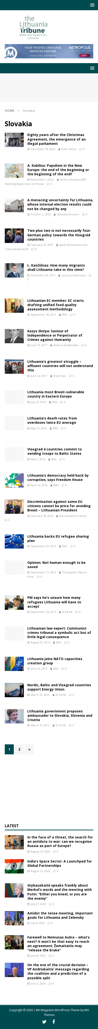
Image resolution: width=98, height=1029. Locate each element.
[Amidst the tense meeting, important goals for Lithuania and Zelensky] (14, 918)
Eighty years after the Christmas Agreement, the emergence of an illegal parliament (56, 139)
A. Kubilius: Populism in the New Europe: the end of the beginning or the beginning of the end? (58, 169)
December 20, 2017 (43, 275)
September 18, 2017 (43, 314)
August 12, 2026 (40, 851)
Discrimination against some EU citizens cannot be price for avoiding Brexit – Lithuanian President (59, 505)
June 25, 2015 (39, 668)
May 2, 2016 (38, 459)
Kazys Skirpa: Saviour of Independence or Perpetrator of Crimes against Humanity (54, 335)
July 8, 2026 (37, 923)
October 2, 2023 (41, 214)
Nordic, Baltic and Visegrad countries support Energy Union (59, 687)
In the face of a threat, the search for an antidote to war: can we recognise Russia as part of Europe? (60, 841)
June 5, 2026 (38, 983)
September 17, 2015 (43, 572)
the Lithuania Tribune (73, 516)
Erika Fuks (59, 376)
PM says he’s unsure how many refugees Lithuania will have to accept (54, 601)
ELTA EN (67, 612)
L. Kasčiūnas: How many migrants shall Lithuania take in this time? (56, 267)
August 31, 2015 (40, 642)
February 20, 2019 (42, 245)
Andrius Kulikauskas (65, 345)
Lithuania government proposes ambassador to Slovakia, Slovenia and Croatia (59, 715)
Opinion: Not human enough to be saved (56, 564)
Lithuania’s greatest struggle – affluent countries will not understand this (60, 365)
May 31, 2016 (39, 428)
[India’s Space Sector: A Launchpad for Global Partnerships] (14, 866)
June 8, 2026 (38, 955)
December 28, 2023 (43, 149)
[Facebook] (53, 1022)
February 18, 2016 (42, 516)
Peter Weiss (68, 149)
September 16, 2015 (43, 612)
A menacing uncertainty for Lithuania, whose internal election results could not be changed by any (60, 204)
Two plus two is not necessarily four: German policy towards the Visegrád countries (59, 234)
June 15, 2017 (39, 345)
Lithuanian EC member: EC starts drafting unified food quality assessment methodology (55, 304)
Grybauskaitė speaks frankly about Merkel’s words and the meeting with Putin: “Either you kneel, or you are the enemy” (59, 892)
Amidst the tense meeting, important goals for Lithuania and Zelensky (60, 915)
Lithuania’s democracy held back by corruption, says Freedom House (58, 477)
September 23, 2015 (43, 546)
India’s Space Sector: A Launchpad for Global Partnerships (59, 863)
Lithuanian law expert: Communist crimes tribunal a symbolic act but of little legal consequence (59, 632)
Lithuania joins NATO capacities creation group (54, 660)
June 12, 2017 (39, 376)
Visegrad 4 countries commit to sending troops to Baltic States (54, 451)
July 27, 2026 (38, 904)
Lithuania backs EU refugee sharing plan (58, 538)
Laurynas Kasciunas (73, 275)
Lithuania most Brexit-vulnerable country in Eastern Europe (55, 394)
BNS (64, 314)
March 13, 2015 (40, 694)
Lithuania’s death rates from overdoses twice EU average (52, 420)
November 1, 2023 (42, 179)
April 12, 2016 (39, 485)
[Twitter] (44, 1022)
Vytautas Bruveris (68, 214)
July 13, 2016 (38, 402)
